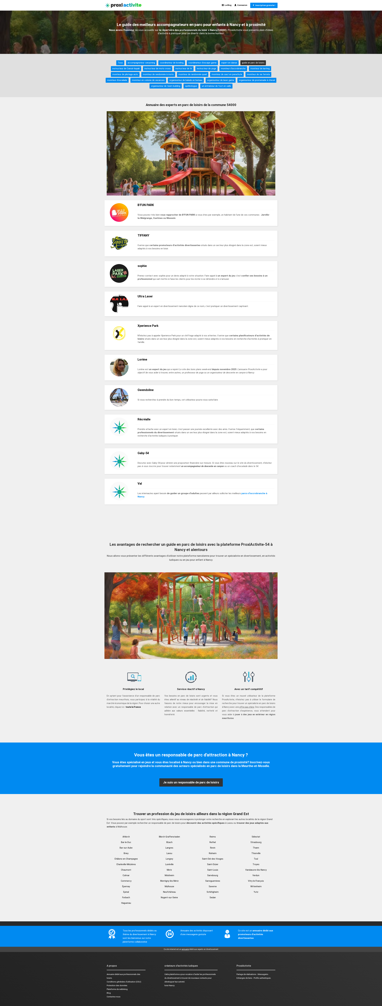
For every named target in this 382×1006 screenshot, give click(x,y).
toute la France (133, 707)
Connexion (241, 5)
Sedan (213, 897)
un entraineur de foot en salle (216, 86)
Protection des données (117, 985)
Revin (212, 848)
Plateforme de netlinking (117, 989)
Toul (256, 859)
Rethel (213, 842)
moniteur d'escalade (117, 80)
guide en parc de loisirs (253, 62)
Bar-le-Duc (126, 842)
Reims (213, 837)
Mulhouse (169, 886)
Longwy (169, 859)
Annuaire (110, 974)
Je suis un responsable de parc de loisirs (191, 782)
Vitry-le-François (256, 881)
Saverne (213, 886)
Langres (169, 848)
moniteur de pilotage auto (125, 74)
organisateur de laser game (220, 80)
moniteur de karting (260, 68)
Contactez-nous (113, 997)
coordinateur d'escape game (202, 62)
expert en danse (229, 62)
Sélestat (256, 837)
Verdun (255, 875)
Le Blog (227, 5)
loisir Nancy (169, 985)
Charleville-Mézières (126, 864)
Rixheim (213, 853)
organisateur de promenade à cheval (257, 80)
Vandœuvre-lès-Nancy (256, 870)
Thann (256, 848)
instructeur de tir (183, 68)
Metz (169, 870)
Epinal (126, 892)
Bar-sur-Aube (126, 848)
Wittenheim (256, 886)
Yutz (256, 892)
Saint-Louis (212, 870)
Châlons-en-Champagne (126, 859)
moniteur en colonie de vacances (148, 80)
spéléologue (191, 86)
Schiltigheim (213, 892)
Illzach (169, 842)
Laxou (169, 853)
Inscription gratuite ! (264, 5)
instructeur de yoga (206, 68)
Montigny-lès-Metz (169, 881)
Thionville (256, 853)
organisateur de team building (165, 86)
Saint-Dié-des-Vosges (212, 859)
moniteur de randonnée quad (192, 74)
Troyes (256, 864)
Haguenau (126, 903)
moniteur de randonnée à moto (158, 74)
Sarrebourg (212, 875)
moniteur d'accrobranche (233, 68)
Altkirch (126, 837)
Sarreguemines (212, 881)
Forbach (126, 897)
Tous (120, 62)
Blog (109, 993)
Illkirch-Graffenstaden (169, 837)
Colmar (126, 875)
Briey (126, 853)
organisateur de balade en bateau (185, 80)
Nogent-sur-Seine (169, 897)
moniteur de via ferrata (258, 74)
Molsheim (169, 875)
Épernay (126, 886)
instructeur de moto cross (157, 68)
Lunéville (169, 864)
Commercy (126, 881)
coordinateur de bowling (172, 62)
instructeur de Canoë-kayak (126, 68)
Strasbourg (256, 842)
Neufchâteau (169, 892)
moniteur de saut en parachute (227, 74)
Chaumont (126, 870)
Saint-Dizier (212, 864)
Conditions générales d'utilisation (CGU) (124, 982)
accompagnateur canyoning (141, 62)
